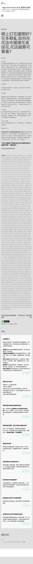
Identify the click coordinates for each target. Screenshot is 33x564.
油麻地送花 (8, 237)
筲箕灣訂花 (24, 248)
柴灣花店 (21, 229)
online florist (14, 176)
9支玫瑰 (25, 161)
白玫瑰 (19, 246)
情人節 (5, 218)
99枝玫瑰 (25, 159)
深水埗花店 (16, 237)
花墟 (9, 260)
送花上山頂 (19, 278)
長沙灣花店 (25, 290)
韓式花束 (15, 294)
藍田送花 (27, 269)
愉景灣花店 (18, 220)
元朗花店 (6, 191)
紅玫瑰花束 (16, 252)
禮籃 (13, 248)
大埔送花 (6, 203)
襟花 (5, 271)
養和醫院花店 (27, 294)
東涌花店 (27, 227)
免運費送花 (25, 191)
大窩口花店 (11, 203)
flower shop (27, 167)
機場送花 (21, 231)
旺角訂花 (25, 225)
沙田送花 (15, 235)
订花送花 (29, 275)
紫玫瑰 (6, 254)
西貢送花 (12, 273)
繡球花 (16, 256)
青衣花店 (26, 292)
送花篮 (8, 286)
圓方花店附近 (21, 197)
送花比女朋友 (26, 284)
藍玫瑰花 (6, 269)
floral (8, 165)
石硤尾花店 (9, 248)
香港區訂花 (10, 297)
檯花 (25, 231)
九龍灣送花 (27, 187)
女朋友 (21, 206)
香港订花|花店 (18, 299)
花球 (21, 261)
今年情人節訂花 (9, 189)
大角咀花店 (18, 203)
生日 (22, 244)
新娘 (29, 222)
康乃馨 (25, 214)
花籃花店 (28, 261)
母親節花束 (5, 233)
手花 (20, 222)
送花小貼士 (4, 29)
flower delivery (12, 167)
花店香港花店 (6, 261)
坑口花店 (15, 199)
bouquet (10, 163)
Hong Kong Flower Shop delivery (9, 174)
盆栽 (30, 246)
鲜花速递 (27, 305)
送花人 (24, 278)
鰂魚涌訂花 (18, 303)
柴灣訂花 (26, 229)
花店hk (20, 260)
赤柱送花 (22, 277)
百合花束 (26, 246)
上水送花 (7, 182)
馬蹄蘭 (4, 301)
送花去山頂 (14, 282)
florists (25, 165)
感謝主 (10, 222)
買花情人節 (7, 277)
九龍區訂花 (9, 185)
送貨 (17, 286)
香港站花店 (27, 297)
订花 (20, 275)
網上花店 (27, 254)
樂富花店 (6, 231)
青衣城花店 (20, 292)
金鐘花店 (21, 286)
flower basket (4, 167)
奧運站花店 (16, 206)
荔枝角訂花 (13, 265)
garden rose (28, 170)
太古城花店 (5, 206)
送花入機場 (11, 280)
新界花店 (20, 223)
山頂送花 (16, 214)
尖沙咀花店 (14, 210)
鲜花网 (23, 305)
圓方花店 (15, 197)
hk (6, 172)
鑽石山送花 (19, 290)
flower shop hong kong (7, 168)
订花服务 (24, 275)
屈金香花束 (10, 212)
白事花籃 (15, 246)
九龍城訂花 (27, 185)
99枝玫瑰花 (12, 161)
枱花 (18, 229)
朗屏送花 (17, 227)
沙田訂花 (10, 235)
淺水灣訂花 (18, 239)
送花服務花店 (19, 284)
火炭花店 (25, 241)
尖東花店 (8, 210)
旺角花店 (20, 225)
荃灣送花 (26, 263)
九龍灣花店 (15, 187)
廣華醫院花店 (6, 216)
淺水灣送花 (24, 239)
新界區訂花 (9, 223)
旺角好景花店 (14, 225)
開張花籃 (15, 292)
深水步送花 (5, 239)
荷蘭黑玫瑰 (5, 267)
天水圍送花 (23, 204)
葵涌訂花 (16, 267)
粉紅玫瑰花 (7, 252)
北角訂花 (21, 193)
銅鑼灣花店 (7, 288)
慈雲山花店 (15, 222)
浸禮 (12, 237)
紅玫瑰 (11, 252)
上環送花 (22, 182)
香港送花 (24, 299)
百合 (23, 246)
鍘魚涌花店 (25, 288)
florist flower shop (18, 165)
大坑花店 (11, 201)
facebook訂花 (21, 163)
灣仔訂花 (15, 241)
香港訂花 (7, 299)
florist (11, 165)
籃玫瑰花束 (10, 250)
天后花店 (5, 204)
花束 (11, 261)
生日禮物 (26, 244)
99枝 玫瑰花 (20, 159)
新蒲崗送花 (8, 225)
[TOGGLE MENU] (2, 16)
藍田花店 (17, 269)
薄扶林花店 (26, 267)
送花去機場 (26, 282)
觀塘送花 (27, 273)
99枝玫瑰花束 (19, 161)
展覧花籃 (16, 212)
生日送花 (6, 246)
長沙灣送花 (7, 292)
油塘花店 (20, 235)
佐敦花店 (15, 189)
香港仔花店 (16, 296)
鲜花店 (13, 305)
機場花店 (11, 231)
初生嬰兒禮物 (10, 193)
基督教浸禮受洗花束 (23, 199)
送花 (14, 278)
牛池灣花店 (7, 242)
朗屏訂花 (12, 227)
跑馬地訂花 (4, 278)
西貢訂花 (7, 273)
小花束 (27, 208)
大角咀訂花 (24, 203)
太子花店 (11, 206)
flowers (9, 170)
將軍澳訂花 (16, 208)
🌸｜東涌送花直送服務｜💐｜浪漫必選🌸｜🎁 (13, 542)
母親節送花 (18, 233)
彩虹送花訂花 (25, 216)
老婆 (21, 258)
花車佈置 (11, 263)
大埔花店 (26, 201)
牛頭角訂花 (19, 242)
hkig (13, 172)
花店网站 (25, 260)
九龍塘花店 (9, 187)
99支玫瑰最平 (22, 157)
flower (29, 165)
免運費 (20, 191)
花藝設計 (3, 263)
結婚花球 (17, 254)
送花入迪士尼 (18, 280)
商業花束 (26, 195)
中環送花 (21, 184)
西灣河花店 (9, 271)
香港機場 (21, 297)
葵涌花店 (11, 267)
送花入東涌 (5, 280)
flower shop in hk (17, 168)
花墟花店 (13, 260)
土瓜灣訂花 (4, 199)
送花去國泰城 (7, 282)
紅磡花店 (22, 252)
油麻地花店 (25, 235)
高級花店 (27, 301)
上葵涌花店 (28, 182)
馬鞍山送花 (21, 301)
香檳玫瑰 (3, 296)
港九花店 (5, 241)
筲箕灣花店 (18, 248)
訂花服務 (5, 275)
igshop (29, 174)
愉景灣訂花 (24, 220)
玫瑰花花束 (18, 244)
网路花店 (7, 258)
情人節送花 (11, 220)
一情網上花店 (15, 180)
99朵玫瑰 (13, 159)
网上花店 (27, 256)
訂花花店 (10, 275)
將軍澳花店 (10, 208)
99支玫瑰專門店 (7, 157)
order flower (20, 176)
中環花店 (12, 184)
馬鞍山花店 (9, 301)
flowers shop (14, 170)
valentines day (27, 178)
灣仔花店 (10, 241)
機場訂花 (16, 231)
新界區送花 (15, 223)
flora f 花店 (28, 163)
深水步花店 (23, 237)
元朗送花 (16, 191)
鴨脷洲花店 (8, 307)
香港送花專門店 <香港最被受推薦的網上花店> (12, 132)
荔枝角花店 (7, 265)
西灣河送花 (21, 271)
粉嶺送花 (26, 250)
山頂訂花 (11, 214)
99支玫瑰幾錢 (15, 157)
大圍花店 (6, 201)
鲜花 (10, 305)
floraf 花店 (4, 165)
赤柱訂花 (17, 277)
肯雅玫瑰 (25, 258)
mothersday (7, 176)
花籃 (24, 261)
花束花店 (15, 261)
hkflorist (9, 172)
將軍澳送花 (23, 208)
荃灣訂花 (21, 263)
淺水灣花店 (11, 239)
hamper (3, 172)
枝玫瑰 (14, 229)
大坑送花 (21, 201)
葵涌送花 (21, 267)
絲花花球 (22, 254)
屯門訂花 (26, 212)
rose (2, 178)
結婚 (14, 254)
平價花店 (21, 214)
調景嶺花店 (15, 275)
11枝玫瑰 (18, 155)
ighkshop (24, 174)
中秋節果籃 (27, 184)
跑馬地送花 (10, 278)
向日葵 (22, 195)
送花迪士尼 (13, 286)
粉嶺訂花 (21, 250)
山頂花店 (6, 214)
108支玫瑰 (8, 155)
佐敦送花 (25, 189)
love (2, 176)
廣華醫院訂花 (13, 216)
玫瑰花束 (12, 244)
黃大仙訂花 (20, 307)
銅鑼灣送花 (19, 288)
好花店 (25, 206)
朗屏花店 (8, 227)
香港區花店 (4, 297)
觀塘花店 (17, 273)
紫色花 (10, 254)
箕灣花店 (5, 250)
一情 (10, 180)
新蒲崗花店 (26, 223)
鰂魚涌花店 (11, 303)
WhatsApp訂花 (5, 180)
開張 (11, 292)
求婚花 (25, 233)
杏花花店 (22, 227)
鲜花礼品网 (18, 305)
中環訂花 (16, 184)
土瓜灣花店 (28, 197)
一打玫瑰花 (22, 180)
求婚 (22, 233)
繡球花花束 (21, 256)
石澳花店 (3, 248)
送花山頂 (8, 284)
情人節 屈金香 (11, 218)
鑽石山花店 (7, 290)
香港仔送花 (28, 296)
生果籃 (10, 246)
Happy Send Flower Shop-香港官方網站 (16, 8)
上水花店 (27, 180)
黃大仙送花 (26, 307)
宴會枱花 (5, 208)
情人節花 (23, 218)
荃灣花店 (16, 263)
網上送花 (12, 256)
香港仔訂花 (22, 296)
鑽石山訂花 (13, 290)
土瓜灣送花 (10, 199)
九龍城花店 (21, 185)
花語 (7, 263)
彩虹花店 (19, 216)
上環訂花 (17, 182)
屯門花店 (21, 212)
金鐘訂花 (26, 286)
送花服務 (13, 284)
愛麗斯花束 (5, 222)
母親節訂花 (11, 233)
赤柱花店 (12, 277)
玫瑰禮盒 (3, 244)
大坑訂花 (16, 201)
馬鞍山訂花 (15, 301)
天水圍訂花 (16, 204)
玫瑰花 (8, 244)
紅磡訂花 (27, 252)
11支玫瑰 (13, 155)
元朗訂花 (11, 191)
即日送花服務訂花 (8, 195)
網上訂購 (7, 256)
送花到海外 (25, 280)
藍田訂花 (22, 269)
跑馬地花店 (28, 277)
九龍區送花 (15, 185)
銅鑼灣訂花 (13, 288)
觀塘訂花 (22, 273)
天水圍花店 (10, 204)
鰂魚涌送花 (24, 303)
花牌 (19, 261)
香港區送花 (16, 297)
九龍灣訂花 (21, 187)
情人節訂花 (5, 220)
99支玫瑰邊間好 (7, 159)
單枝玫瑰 (6, 197)
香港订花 (12, 299)
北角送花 (26, 193)
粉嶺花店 (16, 250)
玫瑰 (29, 242)
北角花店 (16, 193)
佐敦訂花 (20, 189)
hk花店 (16, 172)
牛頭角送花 (25, 242)
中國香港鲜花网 (5, 184)
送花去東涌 (20, 282)
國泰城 (10, 197)
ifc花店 (20, 174)
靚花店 (10, 294)
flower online (20, 167)
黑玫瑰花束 (8, 309)
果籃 (11, 229)
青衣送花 (6, 294)
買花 (2, 277)
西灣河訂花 (15, 271)
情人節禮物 (18, 218)
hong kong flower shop (24, 172)
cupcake (14, 163)
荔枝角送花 (19, 265)
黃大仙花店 (14, 307)
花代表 (6, 260)
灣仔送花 (20, 241)
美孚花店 (17, 258)
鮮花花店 (6, 303)
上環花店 (12, 182)
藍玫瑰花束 (11, 269)
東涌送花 (7, 229)
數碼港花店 (24, 222)
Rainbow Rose (27, 176)
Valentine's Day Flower (17, 178)
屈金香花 (5, 212)
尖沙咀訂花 (20, 210)
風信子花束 (20, 294)
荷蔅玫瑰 (24, 265)
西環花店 (27, 271)
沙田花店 (5, 235)
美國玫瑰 (12, 258)
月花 (4, 227)
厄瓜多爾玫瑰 (16, 195)
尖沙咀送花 (26, 210)
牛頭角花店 (13, 242)
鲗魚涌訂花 (5, 305)
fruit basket (21, 170)
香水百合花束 (9, 296)
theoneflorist (7, 178)
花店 (17, 260)
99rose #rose (24, 155)
